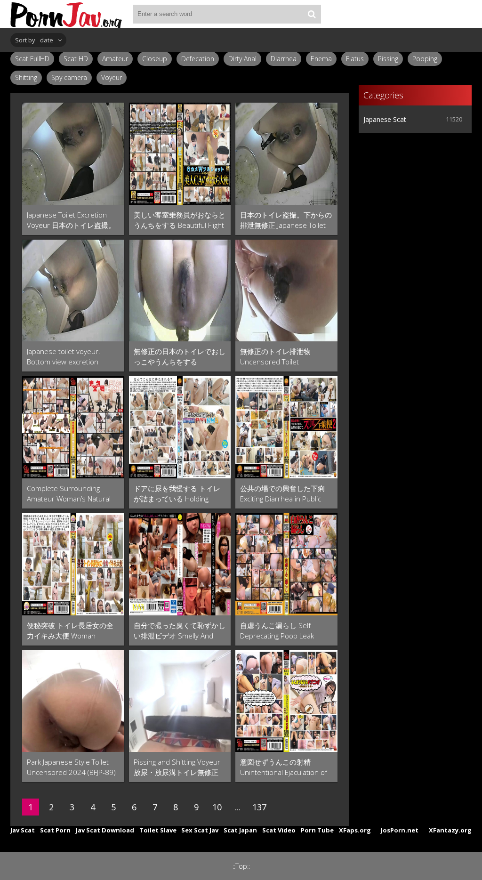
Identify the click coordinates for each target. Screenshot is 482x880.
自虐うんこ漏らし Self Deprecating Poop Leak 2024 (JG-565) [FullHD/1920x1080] (277, 631)
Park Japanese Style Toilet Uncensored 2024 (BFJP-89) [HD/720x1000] (71, 767)
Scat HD (76, 58)
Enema (321, 58)
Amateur (115, 58)
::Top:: (241, 866)
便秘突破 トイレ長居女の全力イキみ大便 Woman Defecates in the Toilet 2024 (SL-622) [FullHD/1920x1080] (72, 631)
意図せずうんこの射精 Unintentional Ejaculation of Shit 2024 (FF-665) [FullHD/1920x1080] (283, 767)
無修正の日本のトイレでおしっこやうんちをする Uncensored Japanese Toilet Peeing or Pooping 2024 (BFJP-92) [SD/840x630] (179, 357)
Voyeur (111, 77)
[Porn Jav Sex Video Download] (66, 14)
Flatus (355, 58)
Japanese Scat (384, 119)
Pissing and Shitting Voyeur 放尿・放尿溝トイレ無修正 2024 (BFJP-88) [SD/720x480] (177, 767)
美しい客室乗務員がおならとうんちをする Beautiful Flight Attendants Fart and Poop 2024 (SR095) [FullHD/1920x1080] (179, 220)
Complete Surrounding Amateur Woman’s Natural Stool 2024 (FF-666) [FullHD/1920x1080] (69, 494)
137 (259, 807)
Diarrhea (284, 58)
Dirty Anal (242, 58)
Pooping (424, 58)
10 (217, 807)
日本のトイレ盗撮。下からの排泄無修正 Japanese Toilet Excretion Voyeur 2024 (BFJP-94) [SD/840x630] (286, 220)
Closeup (154, 58)
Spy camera (69, 77)
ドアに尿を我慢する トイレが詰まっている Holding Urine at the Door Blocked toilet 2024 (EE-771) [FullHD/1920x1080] (177, 494)
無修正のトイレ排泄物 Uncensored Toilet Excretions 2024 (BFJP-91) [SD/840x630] (281, 357)
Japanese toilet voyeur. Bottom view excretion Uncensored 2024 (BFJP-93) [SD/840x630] (71, 357)
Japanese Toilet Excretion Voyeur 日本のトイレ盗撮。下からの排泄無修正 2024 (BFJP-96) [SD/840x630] (71, 220)
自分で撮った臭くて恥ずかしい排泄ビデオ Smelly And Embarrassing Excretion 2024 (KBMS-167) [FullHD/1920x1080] (179, 631)
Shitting (26, 77)
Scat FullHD (32, 58)
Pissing (388, 58)
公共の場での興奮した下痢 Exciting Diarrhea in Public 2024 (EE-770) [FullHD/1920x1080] (282, 494)
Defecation (197, 58)
